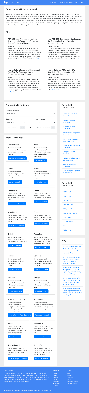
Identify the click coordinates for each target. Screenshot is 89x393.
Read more (13, 92)
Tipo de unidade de (12, 110)
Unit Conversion (14, 2)
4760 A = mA (67, 230)
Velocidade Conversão (16, 226)
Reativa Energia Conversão (18, 358)
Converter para (41, 119)
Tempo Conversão (41, 202)
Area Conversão (40, 160)
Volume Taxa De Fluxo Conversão (20, 315)
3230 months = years (70, 213)
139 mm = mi (67, 226)
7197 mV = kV (67, 200)
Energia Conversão (41, 291)
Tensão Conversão (15, 269)
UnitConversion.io (26, 390)
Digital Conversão (15, 245)
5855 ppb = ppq (68, 204)
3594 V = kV (67, 217)
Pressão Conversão (41, 223)
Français (55, 375)
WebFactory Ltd (46, 390)
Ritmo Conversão (14, 337)
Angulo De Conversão (42, 358)
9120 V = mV (67, 196)
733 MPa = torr (68, 221)
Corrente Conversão (41, 269)
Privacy (69, 379)
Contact (81, 2)
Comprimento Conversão (17, 158)
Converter (9, 119)
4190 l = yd (67, 192)
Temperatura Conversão (17, 204)
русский (55, 386)
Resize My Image (72, 381)
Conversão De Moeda (66, 2)
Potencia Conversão (15, 291)
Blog (76, 2)
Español (55, 377)
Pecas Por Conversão (42, 247)
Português (56, 384)
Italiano (55, 379)
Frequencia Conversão (42, 315)
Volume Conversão (41, 182)
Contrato (70, 377)
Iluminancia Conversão (42, 337)
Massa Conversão (15, 182)
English (55, 373)
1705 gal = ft (67, 209)
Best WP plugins (72, 384)
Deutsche (56, 381)
